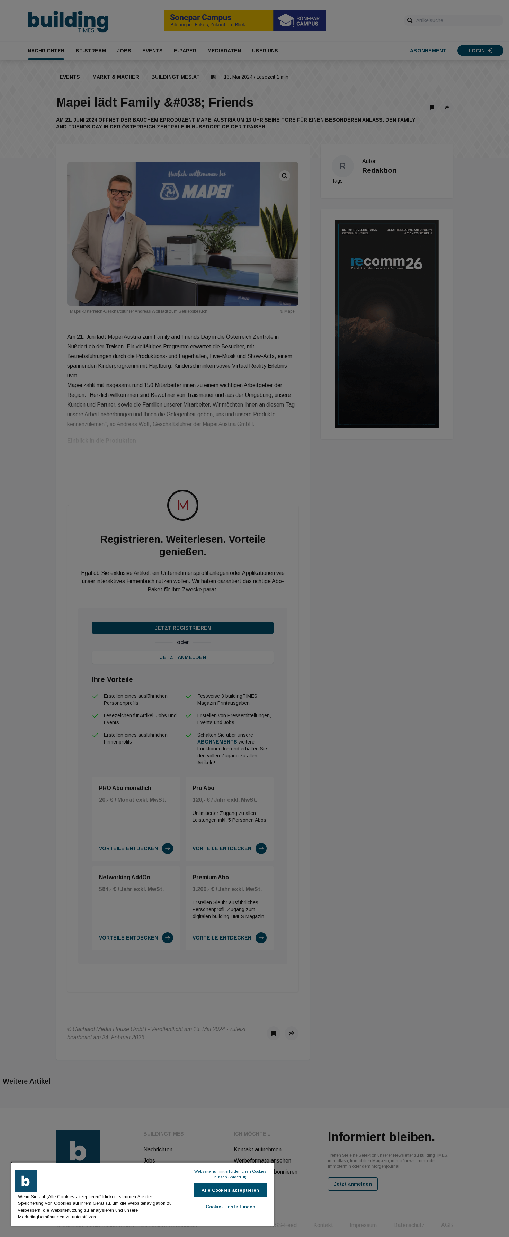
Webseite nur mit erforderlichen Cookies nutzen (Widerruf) (230, 1174)
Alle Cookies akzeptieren (230, 1190)
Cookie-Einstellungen (231, 1206)
